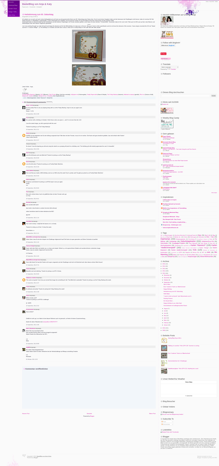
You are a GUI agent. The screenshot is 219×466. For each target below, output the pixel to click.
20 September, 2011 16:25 (32, 256)
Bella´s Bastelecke (30, 328)
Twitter (216, 1)
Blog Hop (163, 237)
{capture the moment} (169, 182)
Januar (166, 325)
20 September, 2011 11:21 (32, 233)
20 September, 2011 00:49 (32, 158)
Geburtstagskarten (31, 98)
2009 (163, 330)
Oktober (166, 280)
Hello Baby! (167, 293)
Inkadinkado (178, 245)
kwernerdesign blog (169, 147)
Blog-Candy (169, 237)
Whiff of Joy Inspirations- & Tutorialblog (174, 208)
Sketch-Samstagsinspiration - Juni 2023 (173, 172)
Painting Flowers (168, 298)
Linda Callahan (29, 170)
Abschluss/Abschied (180, 235)
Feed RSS (211, 1)
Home (207, 1)
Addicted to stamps (129, 94)
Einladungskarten (180, 239)
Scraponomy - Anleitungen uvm (172, 225)
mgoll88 (28, 347)
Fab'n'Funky (52, 94)
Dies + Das (210, 237)
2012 (163, 271)
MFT (203, 252)
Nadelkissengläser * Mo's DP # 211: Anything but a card (183, 368)
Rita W (27, 161)
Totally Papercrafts (92, 94)
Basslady (28, 202)
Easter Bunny (166, 189)
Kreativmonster (30, 309)
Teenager (184, 256)
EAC (42, 94)
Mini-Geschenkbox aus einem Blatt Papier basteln (175, 160)
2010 (163, 328)
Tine (27, 191)
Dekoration (201, 237)
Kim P (27, 152)
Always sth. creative (27, 96)
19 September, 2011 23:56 (32, 149)
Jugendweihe (186, 245)
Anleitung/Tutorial (191, 235)
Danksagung (193, 237)
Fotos (210, 239)
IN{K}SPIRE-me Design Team (33, 259)
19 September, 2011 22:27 (32, 140)
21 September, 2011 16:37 (32, 283)
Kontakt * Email (13, 8)
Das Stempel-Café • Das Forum (172, 219)
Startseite (11, 2)
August (166, 308)
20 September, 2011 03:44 (32, 175)
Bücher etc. (178, 237)
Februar (166, 322)
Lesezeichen (173, 252)
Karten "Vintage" (204, 247)
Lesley (28, 286)
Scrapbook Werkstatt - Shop (171, 216)
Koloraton (205, 250)
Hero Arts (212, 243)
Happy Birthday (168, 289)
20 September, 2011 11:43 (32, 242)
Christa (28, 268)
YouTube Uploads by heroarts (171, 204)
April (165, 318)
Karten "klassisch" (41, 98)
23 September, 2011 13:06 (32, 324)
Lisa (27, 117)
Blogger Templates (202, 457)
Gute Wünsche (193, 243)
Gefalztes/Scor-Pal (208, 241)
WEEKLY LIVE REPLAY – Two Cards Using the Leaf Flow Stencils (179, 149)
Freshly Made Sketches (28, 94)
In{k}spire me (74, 94)
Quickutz (200, 254)
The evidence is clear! (168, 143)
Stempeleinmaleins (168, 170)
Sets (163, 256)
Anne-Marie (29, 221)
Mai (165, 315)
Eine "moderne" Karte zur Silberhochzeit (174, 286)
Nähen (175, 254)
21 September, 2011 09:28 (32, 274)
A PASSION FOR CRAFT (170, 187)
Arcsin (210, 456)
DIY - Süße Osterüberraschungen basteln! (173, 166)
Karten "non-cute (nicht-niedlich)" (189, 247)
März (165, 320)
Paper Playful (167, 136)
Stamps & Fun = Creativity (45, 96)
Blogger (92, 416)
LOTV (180, 252)
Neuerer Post (25, 413)
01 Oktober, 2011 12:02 (32, 359)
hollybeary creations (31, 277)
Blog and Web (213, 457)
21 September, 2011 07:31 (32, 265)
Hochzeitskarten (166, 245)
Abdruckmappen (168, 235)
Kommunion (212, 250)
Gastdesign (173, 241)
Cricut (185, 237)
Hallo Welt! (165, 177)
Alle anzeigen (214, 192)
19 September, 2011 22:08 (32, 114)
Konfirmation (164, 252)
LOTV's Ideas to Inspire (169, 199)
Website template (202, 456)
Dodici (27, 179)
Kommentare (166, 424)
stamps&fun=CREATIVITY (50, 321)
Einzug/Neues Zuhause (202, 239)
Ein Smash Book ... (169, 301)
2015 (163, 264)
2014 (163, 266)
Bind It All (207, 235)
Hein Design (204, 243)
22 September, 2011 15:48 (32, 291)
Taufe (179, 256)
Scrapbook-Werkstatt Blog (170, 212)
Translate (173, 69)
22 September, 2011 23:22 (32, 305)
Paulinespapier (167, 176)
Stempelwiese (167, 159)
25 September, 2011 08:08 (32, 343)
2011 (163, 273)
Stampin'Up (49, 98)
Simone (28, 133)
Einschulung (191, 239)
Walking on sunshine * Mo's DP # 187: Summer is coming (183, 345)
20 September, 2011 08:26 (32, 188)
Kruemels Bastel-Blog (169, 142)
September (167, 282)
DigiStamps (165, 239)
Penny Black (191, 254)
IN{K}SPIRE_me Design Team (33, 237)
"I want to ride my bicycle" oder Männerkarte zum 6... (178, 296)
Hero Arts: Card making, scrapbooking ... (175, 222)
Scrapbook (214, 254)
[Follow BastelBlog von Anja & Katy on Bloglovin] (166, 59)
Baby (199, 235)
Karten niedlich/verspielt (179, 250)
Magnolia (187, 252)
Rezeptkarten (207, 254)
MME (208, 252)
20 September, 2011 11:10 (32, 217)
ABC (161, 235)
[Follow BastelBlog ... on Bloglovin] (168, 46)
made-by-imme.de (168, 165)
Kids (195, 250)
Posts (164, 421)
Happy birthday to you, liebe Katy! (173, 303)
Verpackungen (192, 256)
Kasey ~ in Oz (29, 105)
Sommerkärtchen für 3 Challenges (177, 361)
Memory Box (196, 252)
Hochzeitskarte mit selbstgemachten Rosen (175, 305)
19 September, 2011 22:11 (32, 129)
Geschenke (164, 243)
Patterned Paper (167, 153)
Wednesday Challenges (169, 137)
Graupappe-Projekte (178, 243)
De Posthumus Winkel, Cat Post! (171, 155)
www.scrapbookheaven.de (170, 227)
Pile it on (142, 94)
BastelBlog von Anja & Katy (37, 4)
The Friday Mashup (112, 94)
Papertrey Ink (183, 254)
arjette (27, 295)
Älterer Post (152, 413)
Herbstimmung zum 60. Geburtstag (38, 14)
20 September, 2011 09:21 (32, 198)
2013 (163, 268)
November (167, 277)
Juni (165, 313)
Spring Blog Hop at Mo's (174, 338)
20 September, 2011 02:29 (32, 166)
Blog (214, 235)
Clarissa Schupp (30, 245)
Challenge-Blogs (13, 5)
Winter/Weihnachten (206, 256)
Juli (165, 311)
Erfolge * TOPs (13, 11)
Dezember (167, 275)
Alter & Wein (167, 284)
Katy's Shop (12, 15)
